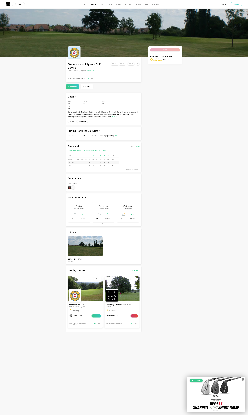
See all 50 (134, 270)
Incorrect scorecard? (132, 169)
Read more (116, 117)
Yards (132, 146)
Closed (134, 316)
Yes (88, 78)
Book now (96, 316)
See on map (90, 71)
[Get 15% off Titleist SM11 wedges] (216, 394)
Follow (114, 64)
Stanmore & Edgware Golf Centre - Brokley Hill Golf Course (87, 150)
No (92, 78)
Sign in (223, 4)
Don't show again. (216, 410)
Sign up (236, 4)
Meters (138, 146)
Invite (122, 64)
